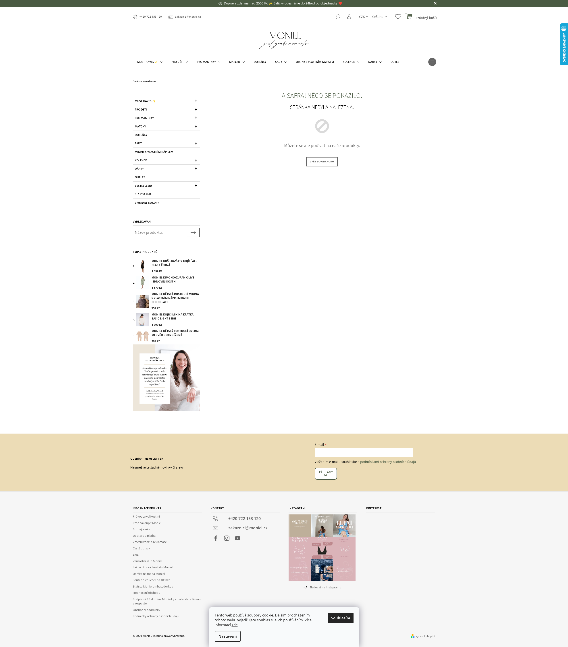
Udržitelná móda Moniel (149, 574)
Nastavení (227, 636)
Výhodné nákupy (147, 203)
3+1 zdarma (143, 194)
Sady (138, 143)
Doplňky (141, 135)
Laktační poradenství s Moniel (153, 567)
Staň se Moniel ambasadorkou (153, 586)
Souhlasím (340, 618)
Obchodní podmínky (146, 610)
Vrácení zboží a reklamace (150, 542)
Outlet (140, 177)
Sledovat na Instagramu (325, 587)
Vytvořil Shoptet (425, 636)
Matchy (140, 126)
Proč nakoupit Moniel (147, 523)
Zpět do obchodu (322, 162)
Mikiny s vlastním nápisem (154, 152)
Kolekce (141, 160)
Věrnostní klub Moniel (147, 561)
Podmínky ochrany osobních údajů (156, 616)
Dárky (139, 169)
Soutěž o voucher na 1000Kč (151, 580)
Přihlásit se (326, 473)
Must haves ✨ (145, 101)
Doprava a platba (144, 536)
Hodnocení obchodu (146, 593)
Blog (136, 555)
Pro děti (141, 109)
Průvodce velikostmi (146, 516)
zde (235, 624)
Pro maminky (144, 118)
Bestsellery (143, 186)
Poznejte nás (141, 529)
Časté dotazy (141, 548)
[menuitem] (150, 62)
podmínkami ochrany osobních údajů (388, 462)
